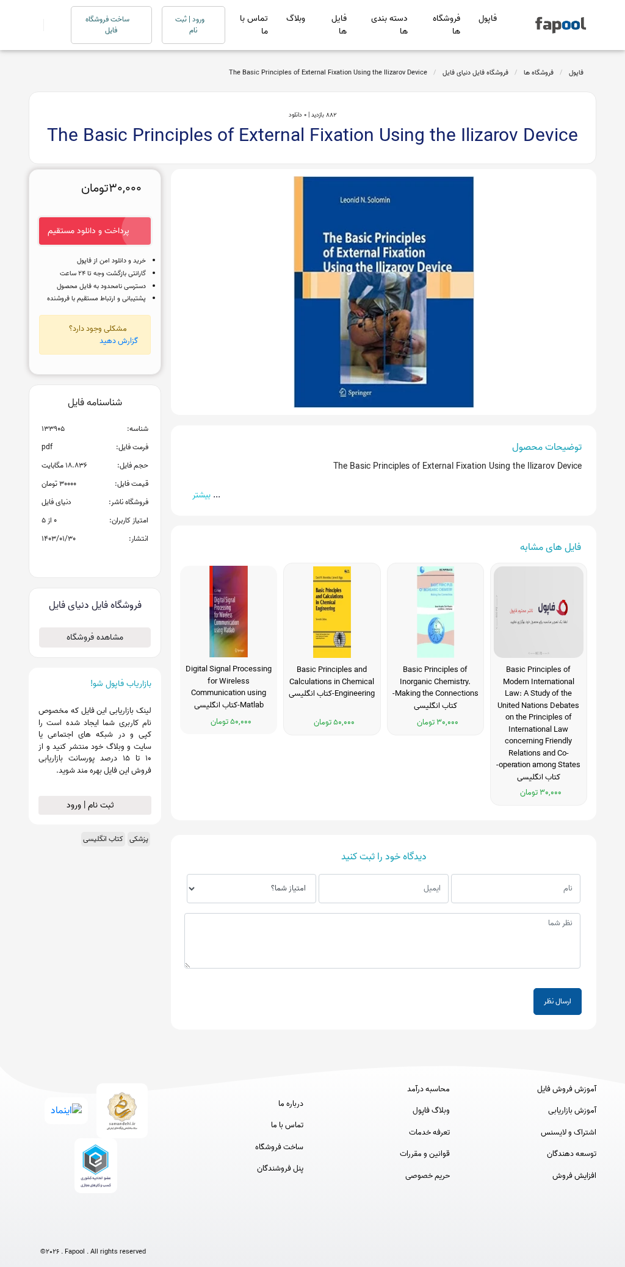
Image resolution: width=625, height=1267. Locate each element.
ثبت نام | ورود (92, 805)
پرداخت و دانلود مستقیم (88, 231)
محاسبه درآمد (428, 1089)
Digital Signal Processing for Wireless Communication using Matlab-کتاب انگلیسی (229, 687)
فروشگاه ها (446, 25)
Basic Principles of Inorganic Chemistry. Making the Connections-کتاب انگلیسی (435, 688)
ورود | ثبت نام (190, 24)
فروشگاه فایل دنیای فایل (475, 72)
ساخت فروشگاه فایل (108, 24)
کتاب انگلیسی (103, 839)
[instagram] (93, 1231)
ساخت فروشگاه (279, 1147)
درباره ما (290, 1104)
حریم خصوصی (427, 1176)
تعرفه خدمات (429, 1133)
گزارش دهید (118, 340)
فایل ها (339, 25)
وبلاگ (295, 18)
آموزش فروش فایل (566, 1089)
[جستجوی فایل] (49, 25)
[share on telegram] (78, 558)
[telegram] (70, 1231)
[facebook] (48, 1231)
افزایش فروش (574, 1176)
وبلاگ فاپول (431, 1111)
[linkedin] (138, 1231)
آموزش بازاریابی (572, 1111)
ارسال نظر (557, 1001)
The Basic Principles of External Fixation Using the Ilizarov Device (328, 72)
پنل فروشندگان (280, 1169)
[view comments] (109, 558)
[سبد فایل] (33, 25)
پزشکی (138, 839)
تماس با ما (254, 25)
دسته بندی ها (389, 25)
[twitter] (115, 1231)
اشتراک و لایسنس (568, 1133)
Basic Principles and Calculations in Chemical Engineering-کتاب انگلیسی (332, 682)
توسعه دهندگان (571, 1154)
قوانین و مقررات (425, 1154)
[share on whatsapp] (94, 558)
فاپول (488, 18)
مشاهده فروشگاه (95, 637)
